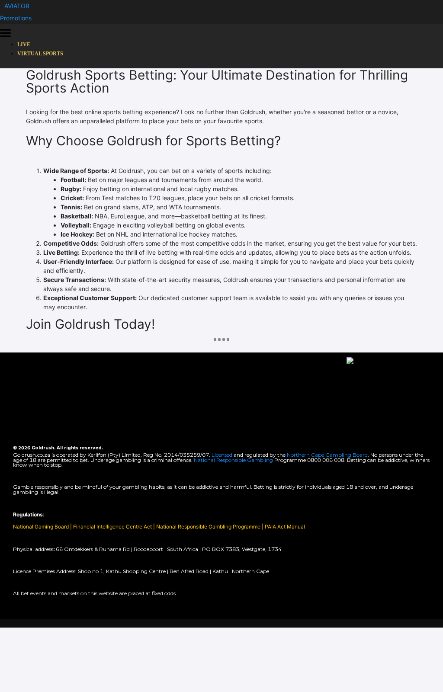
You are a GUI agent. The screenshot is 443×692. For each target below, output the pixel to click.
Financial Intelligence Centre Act (113, 526)
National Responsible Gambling (233, 460)
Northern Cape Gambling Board (327, 455)
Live (23, 45)
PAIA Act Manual (285, 526)
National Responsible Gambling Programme (208, 526)
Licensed (223, 455)
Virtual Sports (40, 54)
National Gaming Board (41, 526)
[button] (16, 6)
